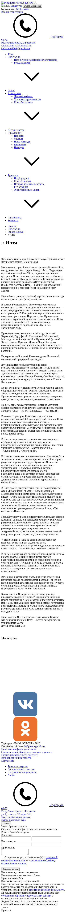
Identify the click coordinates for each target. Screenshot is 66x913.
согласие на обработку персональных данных (26, 895)
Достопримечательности (21, 769)
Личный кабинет (23, 96)
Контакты (13, 220)
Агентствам (14, 93)
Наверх (6, 823)
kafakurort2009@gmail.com (15, 48)
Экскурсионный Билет (26, 189)
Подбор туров (21, 178)
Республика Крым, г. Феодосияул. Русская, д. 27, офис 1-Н (18, 44)
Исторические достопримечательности (35, 59)
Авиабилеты (14, 217)
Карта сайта (7, 760)
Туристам (13, 175)
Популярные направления (22, 772)
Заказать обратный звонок (15, 817)
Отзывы (18, 138)
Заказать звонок (10, 869)
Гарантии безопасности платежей (19, 755)
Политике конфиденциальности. (47, 889)
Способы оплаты (23, 102)
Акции (11, 775)
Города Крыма (22, 62)
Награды (19, 147)
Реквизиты (20, 144)
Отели (11, 90)
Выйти (25, 9)
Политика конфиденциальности (18, 749)
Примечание (8, 847)
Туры (10, 54)
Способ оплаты (22, 181)
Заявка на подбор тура (13, 820)
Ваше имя (6, 835)
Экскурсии (14, 56)
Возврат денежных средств (29, 184)
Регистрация (21, 186)
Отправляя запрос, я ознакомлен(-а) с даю (29, 860)
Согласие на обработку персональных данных (26, 752)
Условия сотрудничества (27, 99)
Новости (19, 135)
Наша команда (22, 141)
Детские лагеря (16, 130)
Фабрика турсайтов (34, 746)
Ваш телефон (8, 841)
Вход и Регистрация (12, 12)
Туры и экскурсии (18, 766)
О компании (14, 132)
